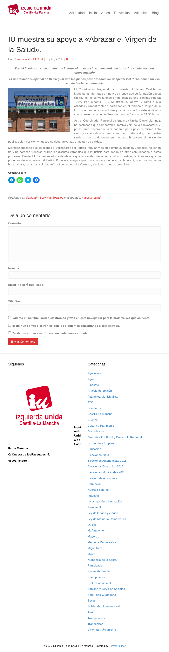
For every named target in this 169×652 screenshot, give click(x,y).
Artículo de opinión (100, 390)
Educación (94, 449)
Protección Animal (99, 583)
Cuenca (93, 419)
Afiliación (141, 13)
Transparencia (97, 618)
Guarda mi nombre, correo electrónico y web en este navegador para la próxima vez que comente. (81, 318)
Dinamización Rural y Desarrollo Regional (115, 437)
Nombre (13, 268)
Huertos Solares (98, 489)
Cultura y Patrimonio (101, 425)
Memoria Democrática (102, 542)
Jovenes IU (95, 507)
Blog (155, 13)
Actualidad (77, 13)
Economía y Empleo (101, 443)
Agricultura (95, 373)
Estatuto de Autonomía (102, 478)
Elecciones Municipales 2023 (106, 472)
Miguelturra (95, 548)
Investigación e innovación (105, 501)
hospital (87, 197)
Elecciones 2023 (98, 455)
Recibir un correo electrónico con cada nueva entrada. (50, 333)
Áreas (105, 13)
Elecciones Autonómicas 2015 (107, 460)
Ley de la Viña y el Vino (103, 513)
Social (91, 600)
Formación (95, 484)
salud (97, 197)
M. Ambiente (96, 530)
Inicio (93, 13)
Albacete (93, 384)
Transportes (95, 623)
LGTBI (92, 524)
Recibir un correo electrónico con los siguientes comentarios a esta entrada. (66, 325)
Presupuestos (97, 577)
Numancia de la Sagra (102, 559)
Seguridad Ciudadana (102, 594)
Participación (96, 565)
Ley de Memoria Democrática (107, 519)
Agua (91, 379)
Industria (93, 495)
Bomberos (94, 408)
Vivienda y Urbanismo (102, 629)
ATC (90, 402)
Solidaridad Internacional (104, 606)
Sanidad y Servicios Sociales (44, 197)
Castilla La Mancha (100, 414)
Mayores (93, 536)
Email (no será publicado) (26, 284)
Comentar (15, 223)
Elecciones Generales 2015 (105, 466)
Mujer (91, 554)
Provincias (122, 13)
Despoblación (96, 431)
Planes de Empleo (99, 571)
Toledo (92, 612)
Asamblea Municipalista (103, 396)
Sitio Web (15, 301)
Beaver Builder (117, 646)
